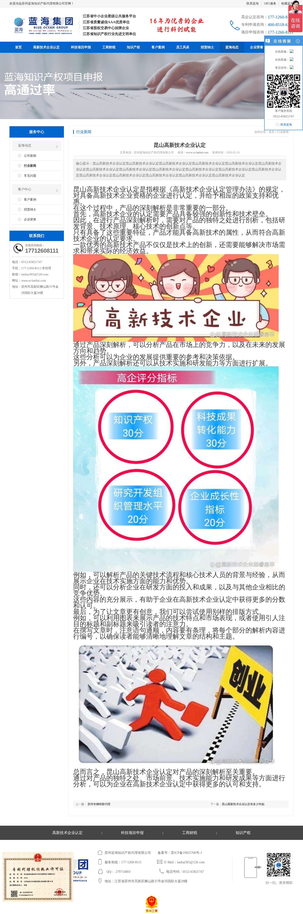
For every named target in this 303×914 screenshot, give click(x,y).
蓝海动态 (232, 47)
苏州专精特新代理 (98, 804)
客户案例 (158, 47)
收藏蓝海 (287, 3)
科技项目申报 (81, 47)
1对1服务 (270, 3)
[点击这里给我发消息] (292, 51)
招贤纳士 (207, 47)
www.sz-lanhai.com (197, 152)
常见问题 (30, 175)
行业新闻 (30, 165)
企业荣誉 (256, 47)
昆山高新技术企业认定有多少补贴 (243, 804)
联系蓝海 (252, 3)
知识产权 (133, 47)
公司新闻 (30, 155)
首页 (18, 47)
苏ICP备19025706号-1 (186, 853)
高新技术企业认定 (46, 47)
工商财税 (109, 47)
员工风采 (182, 47)
